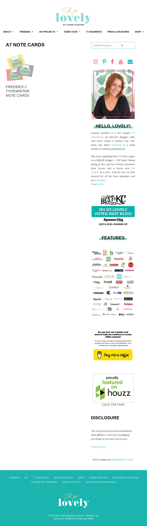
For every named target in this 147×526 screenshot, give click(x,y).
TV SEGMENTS (94, 32)
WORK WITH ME (98, 477)
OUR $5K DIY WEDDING (44, 482)
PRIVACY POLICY (71, 482)
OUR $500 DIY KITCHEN (125, 477)
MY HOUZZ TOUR (63, 477)
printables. (101, 180)
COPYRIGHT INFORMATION (101, 482)
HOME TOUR (70, 32)
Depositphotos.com (122, 459)
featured (117, 145)
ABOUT (7, 32)
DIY (26, 477)
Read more (97, 184)
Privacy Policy (98, 446)
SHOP (138, 32)
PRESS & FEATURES (118, 32)
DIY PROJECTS (47, 32)
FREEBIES (25, 32)
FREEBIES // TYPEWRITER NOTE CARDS (17, 91)
